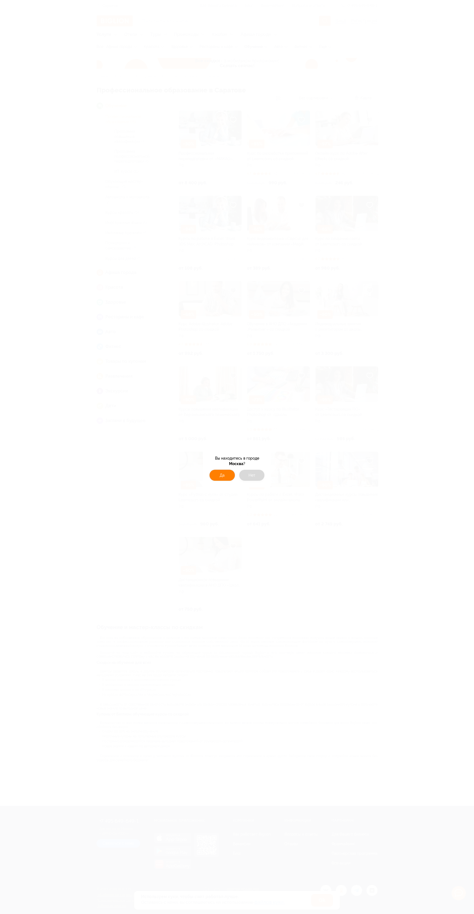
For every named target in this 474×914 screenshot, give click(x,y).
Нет (252, 475)
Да (222, 475)
